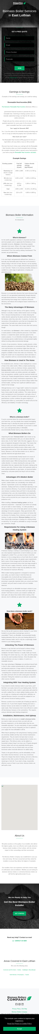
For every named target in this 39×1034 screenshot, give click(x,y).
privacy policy (13, 77)
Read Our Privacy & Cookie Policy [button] (19, 1023)
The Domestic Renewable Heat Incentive (13, 107)
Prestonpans (21, 974)
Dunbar (19, 969)
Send (19, 68)
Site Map (24, 1009)
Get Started (19, 913)
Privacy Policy (16, 1009)
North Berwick (13, 974)
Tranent (27, 974)
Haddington (25, 969)
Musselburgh (32, 969)
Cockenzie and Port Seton (9, 969)
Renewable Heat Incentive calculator (25, 152)
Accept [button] (19, 1029)
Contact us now (21, 941)
